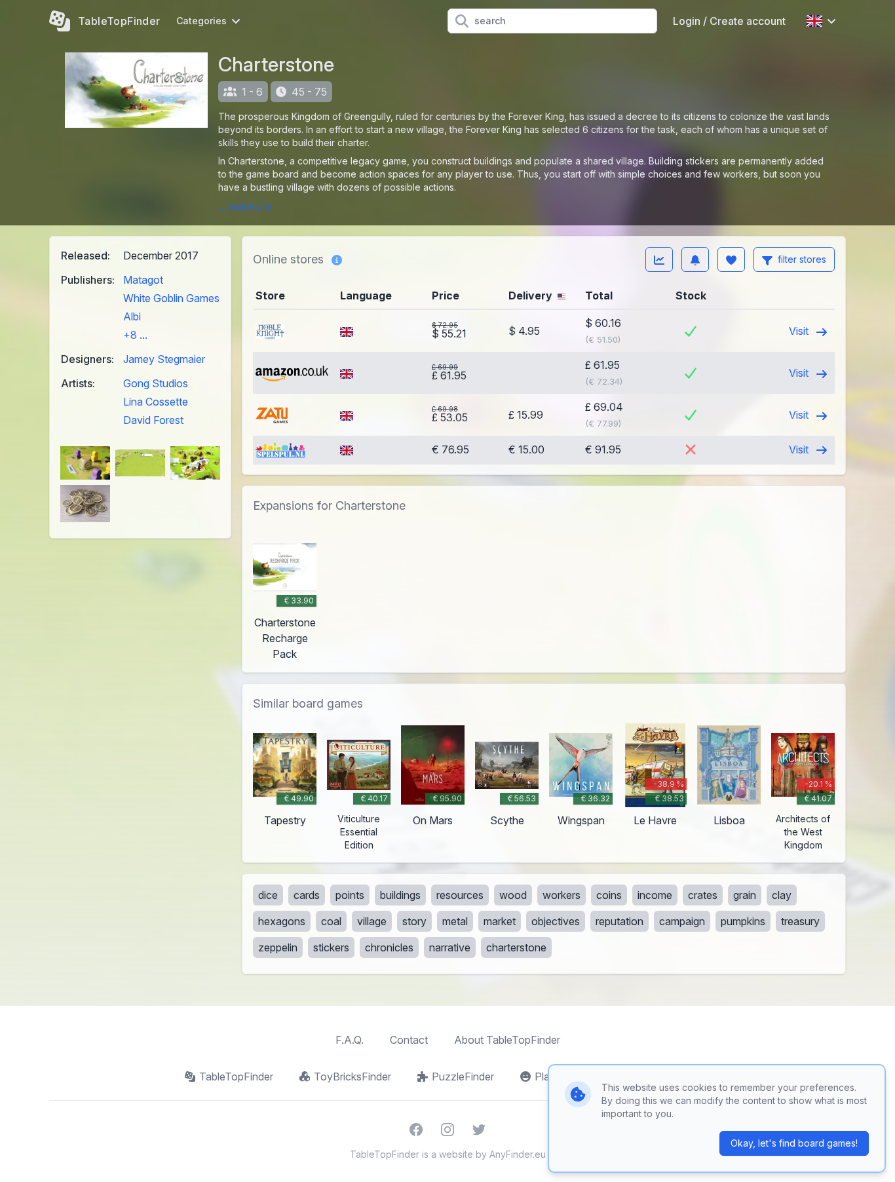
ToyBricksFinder (352, 1076)
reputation (619, 921)
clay (781, 895)
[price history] (659, 259)
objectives (555, 921)
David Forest (153, 420)
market (500, 921)
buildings (400, 895)
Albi (132, 316)
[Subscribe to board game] (695, 259)
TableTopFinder (236, 1076)
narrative (449, 947)
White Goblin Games (171, 298)
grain (744, 895)
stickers (331, 947)
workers (562, 895)
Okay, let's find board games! (794, 1143)
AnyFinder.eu (517, 1154)
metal (455, 921)
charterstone (516, 947)
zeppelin (277, 947)
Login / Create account (729, 21)
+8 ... (135, 334)
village (372, 921)
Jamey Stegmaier (164, 359)
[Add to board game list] (731, 259)
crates (702, 895)
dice (268, 895)
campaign (682, 921)
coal (331, 921)
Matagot (143, 279)
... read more (245, 205)
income (655, 895)
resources (460, 895)
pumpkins (743, 921)
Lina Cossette (155, 401)
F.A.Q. (349, 1039)
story (414, 921)
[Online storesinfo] (337, 259)
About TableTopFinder (507, 1039)
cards (307, 895)
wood (513, 895)
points (349, 895)
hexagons (281, 921)
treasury (800, 921)
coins (609, 895)
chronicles (389, 947)
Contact (409, 1039)
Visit (800, 330)
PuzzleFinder (463, 1076)
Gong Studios (155, 383)
